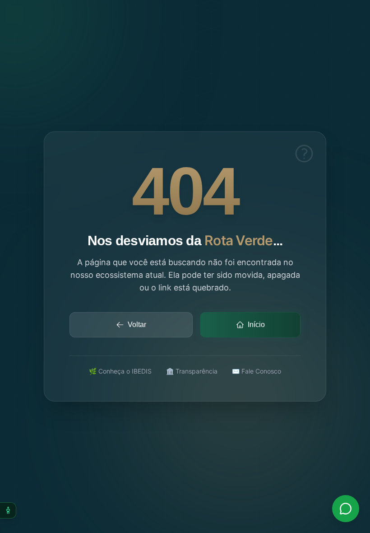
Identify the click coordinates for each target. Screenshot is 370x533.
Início (256, 324)
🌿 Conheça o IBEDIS (120, 371)
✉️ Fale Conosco (256, 371)
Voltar (137, 324)
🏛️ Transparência (191, 371)
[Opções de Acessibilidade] (8, 510)
